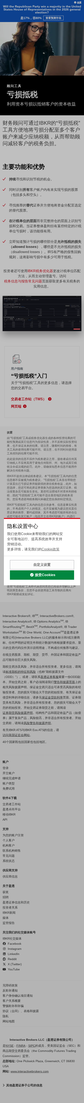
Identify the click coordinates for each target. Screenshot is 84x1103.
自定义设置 (42, 564)
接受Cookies (45, 575)
